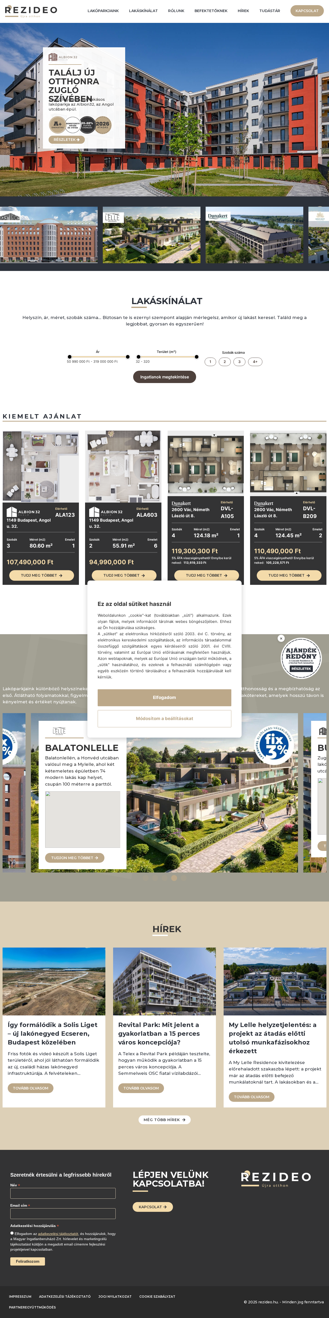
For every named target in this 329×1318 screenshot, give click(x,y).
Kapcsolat (307, 10)
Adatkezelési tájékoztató (65, 1296)
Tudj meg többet (39, 575)
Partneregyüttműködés (32, 1307)
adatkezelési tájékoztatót (58, 1234)
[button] (146, 878)
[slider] (69, 357)
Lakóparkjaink (103, 10)
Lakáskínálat (143, 10)
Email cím (20, 1205)
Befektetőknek (211, 10)
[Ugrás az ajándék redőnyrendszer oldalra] (301, 658)
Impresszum (20, 1296)
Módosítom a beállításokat (164, 718)
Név (15, 1185)
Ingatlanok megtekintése (164, 376)
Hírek (243, 10)
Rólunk (176, 10)
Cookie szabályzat (157, 1296)
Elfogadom (164, 697)
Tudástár (269, 10)
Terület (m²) (166, 351)
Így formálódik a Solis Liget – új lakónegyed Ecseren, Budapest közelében (52, 1033)
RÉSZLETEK (65, 139)
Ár (97, 351)
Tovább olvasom (30, 1088)
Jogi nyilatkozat (115, 1296)
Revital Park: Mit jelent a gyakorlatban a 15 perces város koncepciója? (159, 1033)
